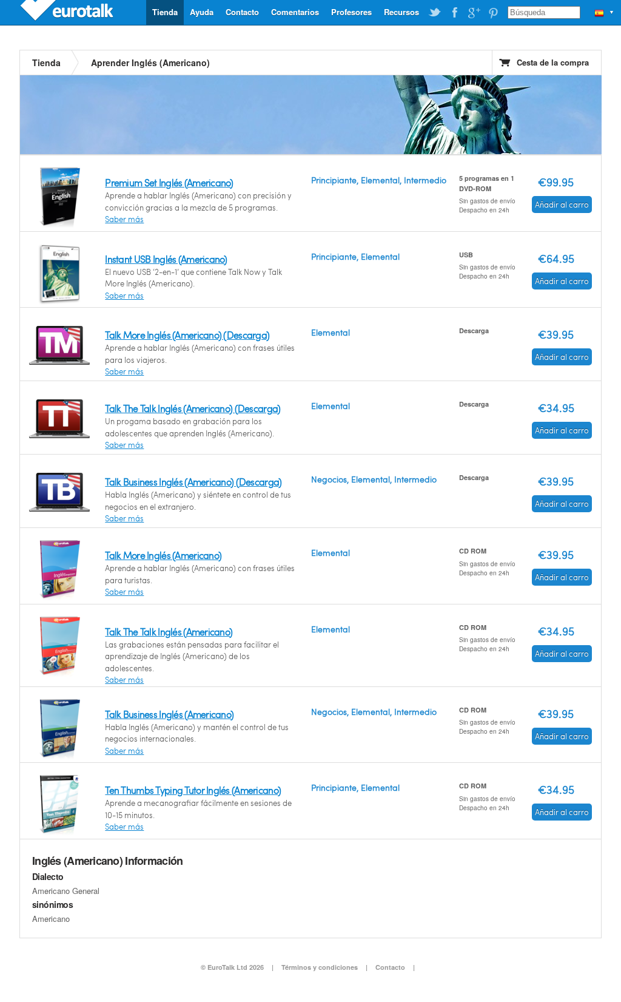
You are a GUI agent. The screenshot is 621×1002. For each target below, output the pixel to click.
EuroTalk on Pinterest (493, 12)
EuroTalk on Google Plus (473, 12)
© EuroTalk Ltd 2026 (232, 967)
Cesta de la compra (553, 62)
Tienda (165, 12)
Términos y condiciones (319, 967)
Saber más (124, 219)
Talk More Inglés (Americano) (163, 555)
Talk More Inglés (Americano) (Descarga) (187, 334)
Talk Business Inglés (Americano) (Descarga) (193, 481)
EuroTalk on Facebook (454, 12)
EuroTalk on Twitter (435, 12)
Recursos (401, 12)
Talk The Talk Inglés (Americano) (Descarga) (192, 408)
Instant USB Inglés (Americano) (166, 258)
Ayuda (201, 12)
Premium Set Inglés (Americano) (169, 182)
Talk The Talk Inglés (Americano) (168, 631)
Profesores (351, 12)
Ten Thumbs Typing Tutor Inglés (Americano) (193, 790)
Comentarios (295, 12)
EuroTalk (67, 12)
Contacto (242, 12)
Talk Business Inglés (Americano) (169, 714)
